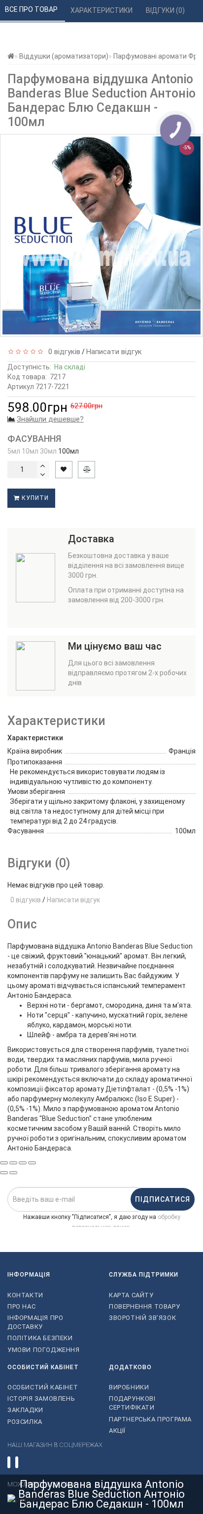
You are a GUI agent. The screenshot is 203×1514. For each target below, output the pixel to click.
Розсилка (24, 1421)
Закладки (25, 1410)
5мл (13, 451)
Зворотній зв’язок (142, 1317)
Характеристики (102, 10)
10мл (30, 451)
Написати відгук (114, 351)
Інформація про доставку (35, 1322)
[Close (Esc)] (4, 1162)
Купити (34, 497)
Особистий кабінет (42, 1387)
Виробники (129, 1387)
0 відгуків (62, 351)
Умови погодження (43, 1349)
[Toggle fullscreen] (23, 1162)
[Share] (13, 1162)
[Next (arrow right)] (13, 1172)
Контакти (25, 1295)
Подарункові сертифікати (132, 1403)
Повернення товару (144, 1306)
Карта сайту (131, 1295)
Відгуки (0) (166, 10)
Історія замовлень (41, 1398)
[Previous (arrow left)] (4, 1172)
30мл (48, 451)
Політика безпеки (40, 1338)
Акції (117, 1430)
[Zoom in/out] (32, 1162)
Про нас (21, 1306)
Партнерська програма (150, 1419)
